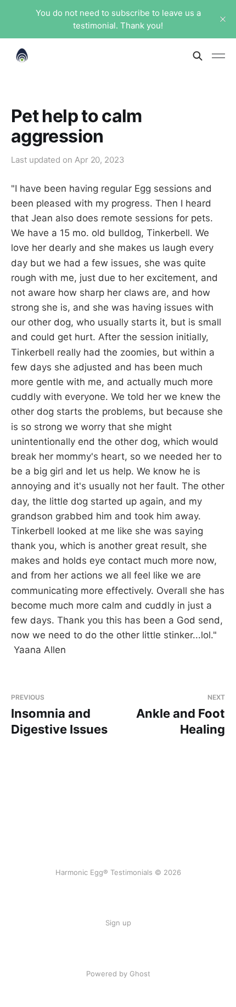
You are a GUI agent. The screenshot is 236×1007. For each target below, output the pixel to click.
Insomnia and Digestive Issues (59, 714)
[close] (223, 19)
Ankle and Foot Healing (180, 714)
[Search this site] (197, 56)
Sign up (118, 922)
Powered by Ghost (118, 973)
